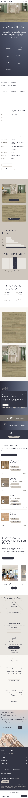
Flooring (3, 757)
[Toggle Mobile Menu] (26, 1)
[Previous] (12, 588)
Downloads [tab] (13, 91)
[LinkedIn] (9, 754)
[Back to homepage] (6, 1)
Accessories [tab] (22, 91)
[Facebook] (2, 754)
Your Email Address (6, 773)
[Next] (15, 588)
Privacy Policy (4, 778)
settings (20, 400)
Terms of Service (12, 778)
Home (2, 82)
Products (7, 82)
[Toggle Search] (24, 1)
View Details (14, 466)
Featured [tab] (5, 91)
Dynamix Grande (15, 103)
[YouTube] (7, 754)
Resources (4, 763)
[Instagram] (12, 754)
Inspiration (4, 760)
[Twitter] (4, 754)
